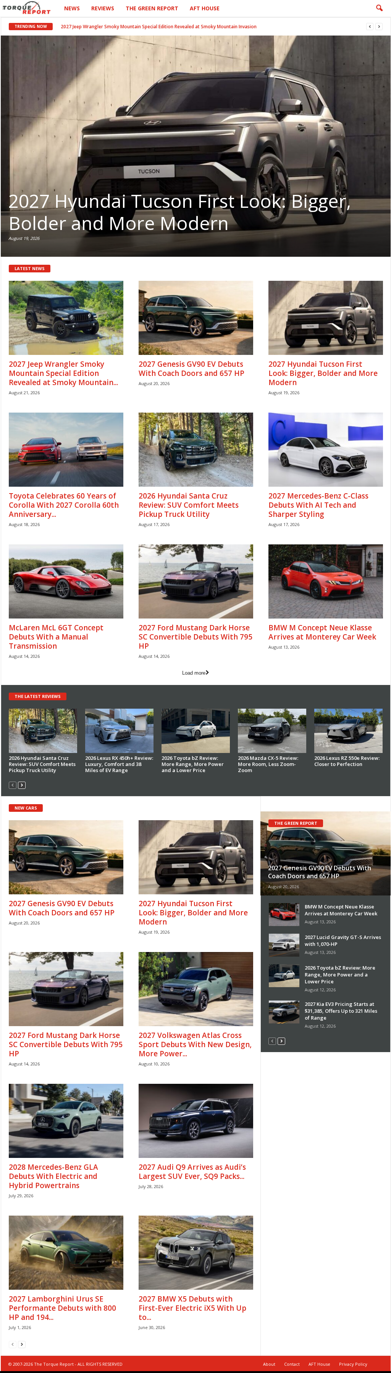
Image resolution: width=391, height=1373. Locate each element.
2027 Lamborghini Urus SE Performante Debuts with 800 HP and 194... (62, 1308)
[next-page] (22, 785)
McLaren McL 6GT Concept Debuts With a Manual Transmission (56, 637)
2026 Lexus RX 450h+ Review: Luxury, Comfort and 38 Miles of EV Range (119, 764)
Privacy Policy (353, 1364)
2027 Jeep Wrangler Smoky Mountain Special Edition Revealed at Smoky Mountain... (63, 373)
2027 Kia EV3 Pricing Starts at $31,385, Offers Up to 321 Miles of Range (341, 1011)
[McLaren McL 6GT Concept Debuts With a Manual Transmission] (66, 581)
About (269, 1364)
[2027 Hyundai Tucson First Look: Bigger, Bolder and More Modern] (325, 318)
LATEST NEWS (30, 268)
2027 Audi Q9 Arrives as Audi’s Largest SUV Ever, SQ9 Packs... (192, 1171)
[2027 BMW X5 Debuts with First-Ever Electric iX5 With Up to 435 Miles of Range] (196, 1253)
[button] (379, 8)
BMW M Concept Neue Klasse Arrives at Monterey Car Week (322, 632)
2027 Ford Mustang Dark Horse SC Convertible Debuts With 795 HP (195, 637)
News (72, 8)
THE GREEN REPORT (295, 823)
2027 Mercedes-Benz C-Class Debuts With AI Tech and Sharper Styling (318, 505)
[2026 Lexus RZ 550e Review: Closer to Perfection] (348, 731)
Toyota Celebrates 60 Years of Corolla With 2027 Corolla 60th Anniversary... (64, 505)
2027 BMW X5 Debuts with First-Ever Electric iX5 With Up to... (192, 1308)
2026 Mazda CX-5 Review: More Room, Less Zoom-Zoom (268, 764)
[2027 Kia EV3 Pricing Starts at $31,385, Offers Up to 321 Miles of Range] (284, 1012)
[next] (379, 26)
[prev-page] (12, 785)
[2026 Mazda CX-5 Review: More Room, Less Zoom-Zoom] (272, 731)
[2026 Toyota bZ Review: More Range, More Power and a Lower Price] (196, 731)
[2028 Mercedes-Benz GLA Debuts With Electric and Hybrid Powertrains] (66, 1121)
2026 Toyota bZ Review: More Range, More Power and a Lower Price (193, 764)
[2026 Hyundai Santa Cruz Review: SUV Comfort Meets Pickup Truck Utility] (196, 146)
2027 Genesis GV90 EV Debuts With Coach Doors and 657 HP (132, 26)
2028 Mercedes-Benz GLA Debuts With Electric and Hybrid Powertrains (53, 1176)
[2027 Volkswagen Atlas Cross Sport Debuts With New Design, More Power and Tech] (196, 989)
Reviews (102, 8)
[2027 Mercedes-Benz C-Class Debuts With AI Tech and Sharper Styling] (325, 450)
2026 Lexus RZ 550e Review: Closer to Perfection (347, 761)
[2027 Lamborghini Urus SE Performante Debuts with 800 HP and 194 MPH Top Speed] (66, 1253)
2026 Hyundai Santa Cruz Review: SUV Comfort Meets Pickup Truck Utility (170, 211)
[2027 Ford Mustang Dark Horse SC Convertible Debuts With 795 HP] (196, 581)
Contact (292, 1364)
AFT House (205, 8)
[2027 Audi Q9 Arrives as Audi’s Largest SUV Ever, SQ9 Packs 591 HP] (196, 1121)
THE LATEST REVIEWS (38, 696)
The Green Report (152, 8)
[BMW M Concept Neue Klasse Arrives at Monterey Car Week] (325, 581)
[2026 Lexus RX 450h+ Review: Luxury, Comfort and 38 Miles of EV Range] (119, 731)
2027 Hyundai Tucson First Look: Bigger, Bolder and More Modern (323, 373)
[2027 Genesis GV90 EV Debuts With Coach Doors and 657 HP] (196, 318)
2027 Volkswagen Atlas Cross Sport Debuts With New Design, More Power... (195, 1044)
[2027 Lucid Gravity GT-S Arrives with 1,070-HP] (284, 945)
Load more (193, 673)
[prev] (369, 26)
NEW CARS (26, 808)
